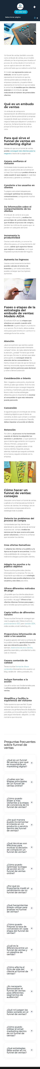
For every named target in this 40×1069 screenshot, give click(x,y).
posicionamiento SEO (12, 624)
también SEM (30, 624)
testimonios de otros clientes (22, 648)
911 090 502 (21, 12)
